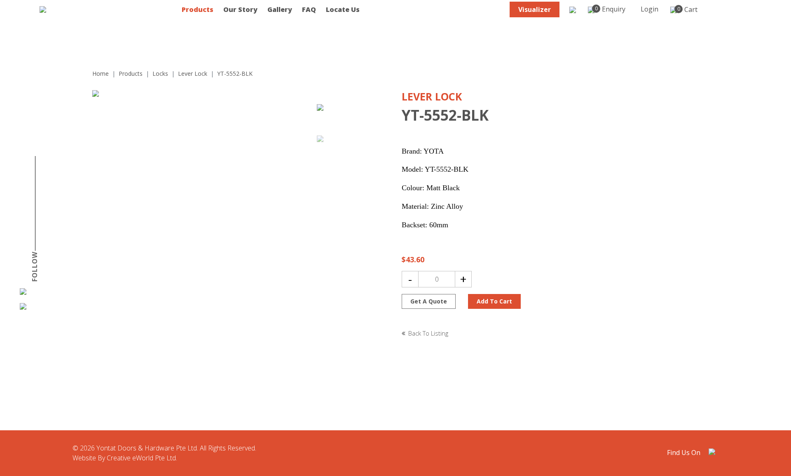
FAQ (309, 9)
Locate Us (343, 9)
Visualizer (534, 9)
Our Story (240, 9)
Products (197, 9)
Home (100, 73)
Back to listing (428, 333)
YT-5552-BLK (235, 73)
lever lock (192, 73)
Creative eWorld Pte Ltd (141, 457)
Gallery (279, 9)
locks (160, 73)
